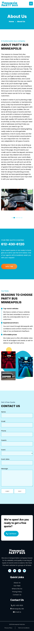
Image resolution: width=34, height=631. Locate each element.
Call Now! (12, 533)
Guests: (4, 440)
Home (11, 21)
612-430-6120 (18, 605)
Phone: (3, 431)
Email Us (18, 612)
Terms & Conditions (23, 628)
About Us (21, 21)
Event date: (5, 459)
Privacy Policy (8, 628)
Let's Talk (9, 266)
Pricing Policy (17, 592)
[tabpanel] (17, 200)
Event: (3, 450)
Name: (3, 412)
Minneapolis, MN (18, 609)
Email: (3, 421)
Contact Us (17, 595)
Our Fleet (17, 586)
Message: (4, 469)
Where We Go (17, 589)
